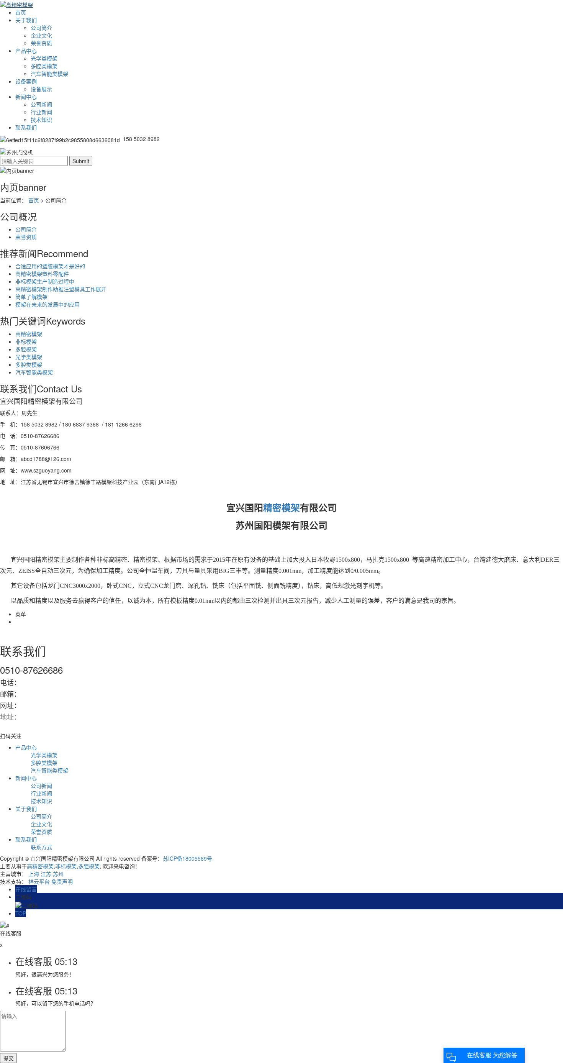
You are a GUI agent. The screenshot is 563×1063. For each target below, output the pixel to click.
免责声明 (62, 881)
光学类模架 (44, 58)
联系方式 (41, 847)
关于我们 (26, 20)
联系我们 (26, 127)
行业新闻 (41, 112)
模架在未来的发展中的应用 (47, 304)
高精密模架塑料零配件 (42, 273)
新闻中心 (26, 96)
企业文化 (41, 35)
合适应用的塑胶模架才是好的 (50, 266)
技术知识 (41, 119)
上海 (33, 874)
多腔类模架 (44, 66)
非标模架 (26, 341)
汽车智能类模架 (49, 73)
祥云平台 (39, 881)
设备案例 (26, 81)
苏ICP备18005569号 (187, 858)
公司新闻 (41, 104)
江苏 (46, 874)
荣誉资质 (41, 43)
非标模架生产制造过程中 (44, 281)
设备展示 (41, 89)
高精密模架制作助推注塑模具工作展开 (60, 289)
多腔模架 (26, 349)
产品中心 (26, 50)
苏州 (58, 874)
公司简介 (41, 27)
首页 (20, 12)
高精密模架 (28, 334)
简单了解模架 (31, 296)
